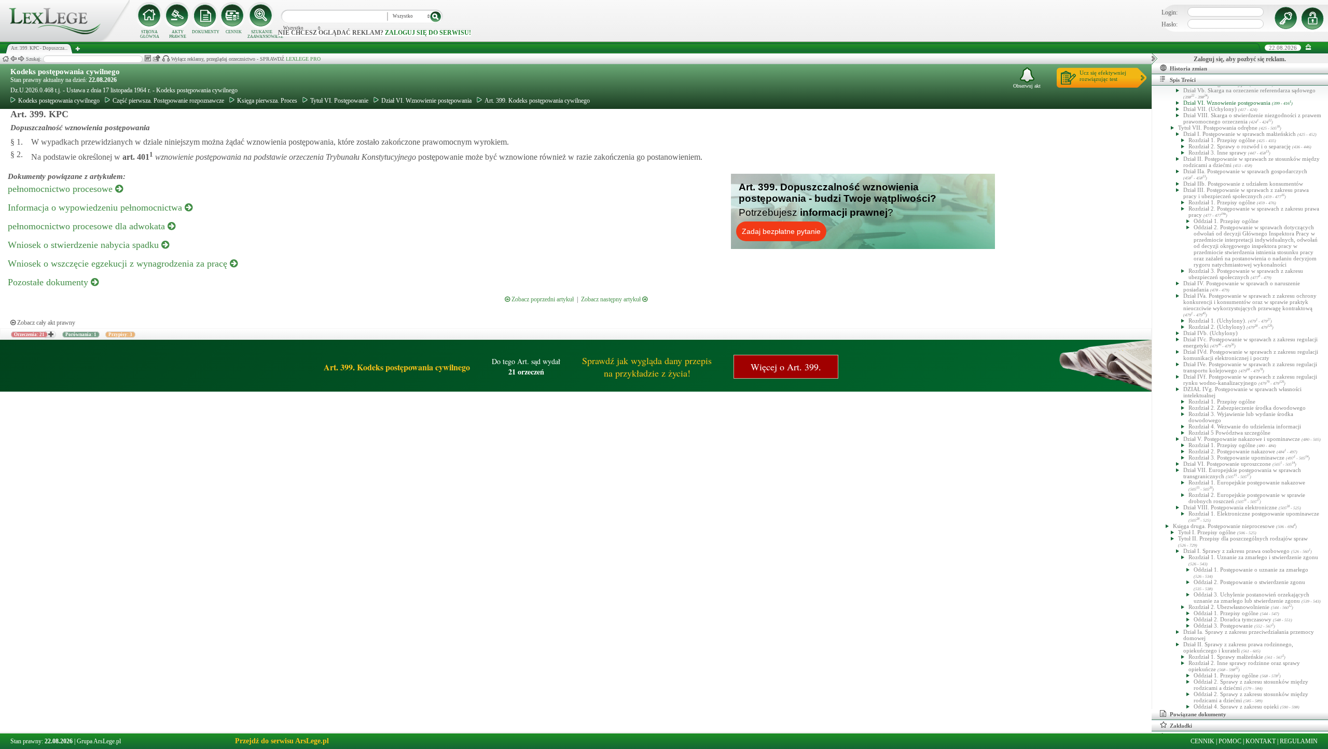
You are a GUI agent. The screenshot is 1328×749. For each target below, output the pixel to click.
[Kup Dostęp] (233, 16)
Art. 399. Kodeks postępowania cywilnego (537, 100)
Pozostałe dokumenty (49, 282)
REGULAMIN (1299, 741)
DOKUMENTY (205, 32)
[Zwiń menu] (1308, 47)
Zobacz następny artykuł (611, 299)
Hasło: (1169, 24)
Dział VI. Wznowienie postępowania (426, 100)
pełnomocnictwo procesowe (61, 189)
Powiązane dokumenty (1198, 714)
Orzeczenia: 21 (29, 334)
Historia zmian (1188, 68)
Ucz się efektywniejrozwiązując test (1103, 76)
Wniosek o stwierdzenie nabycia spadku (84, 245)
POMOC (1230, 741)
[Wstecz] (13, 59)
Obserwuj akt (1027, 86)
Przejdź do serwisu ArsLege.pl (282, 741)
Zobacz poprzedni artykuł (542, 299)
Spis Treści (1183, 80)
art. (136, 156)
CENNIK (234, 32)
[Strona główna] (65, 39)
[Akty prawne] (177, 16)
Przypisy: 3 (120, 334)
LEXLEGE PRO (303, 59)
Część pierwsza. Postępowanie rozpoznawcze (168, 100)
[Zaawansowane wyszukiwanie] (261, 16)
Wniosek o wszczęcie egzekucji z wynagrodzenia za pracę (119, 263)
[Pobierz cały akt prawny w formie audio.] (166, 58)
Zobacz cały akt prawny (45, 322)
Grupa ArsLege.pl (99, 741)
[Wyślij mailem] (156, 58)
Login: (1169, 12)
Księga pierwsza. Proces (267, 100)
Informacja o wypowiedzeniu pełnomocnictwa (96, 207)
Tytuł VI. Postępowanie (339, 100)
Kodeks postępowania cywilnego (65, 71)
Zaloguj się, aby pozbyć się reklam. (1240, 59)
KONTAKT (1261, 741)
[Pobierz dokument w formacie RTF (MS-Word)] (147, 58)
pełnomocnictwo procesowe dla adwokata (88, 226)
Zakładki (1181, 726)
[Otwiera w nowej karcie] (50, 334)
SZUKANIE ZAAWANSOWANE (261, 34)
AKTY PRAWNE (177, 34)
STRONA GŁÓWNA (149, 34)
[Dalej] (21, 59)
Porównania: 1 (80, 334)
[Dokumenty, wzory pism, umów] (205, 16)
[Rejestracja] (1314, 18)
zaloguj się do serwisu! (428, 32)
